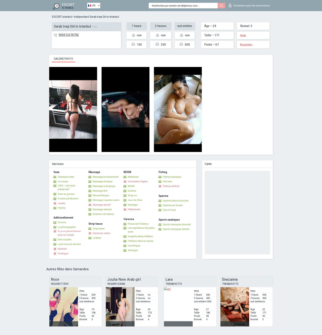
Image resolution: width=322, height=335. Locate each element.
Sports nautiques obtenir (176, 229)
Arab (243, 35)
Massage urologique (104, 186)
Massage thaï (100, 190)
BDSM (131, 186)
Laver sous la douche (69, 244)
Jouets (61, 203)
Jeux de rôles (135, 200)
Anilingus (133, 250)
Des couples (64, 239)
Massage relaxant (102, 209)
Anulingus (63, 253)
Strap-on (132, 195)
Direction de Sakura (103, 214)
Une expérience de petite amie (141, 230)
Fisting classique (172, 176)
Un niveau (63, 181)
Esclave (132, 190)
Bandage (133, 204)
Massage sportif (102, 204)
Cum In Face (169, 210)
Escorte (62, 222)
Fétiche (62, 207)
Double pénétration (68, 198)
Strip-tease (99, 228)
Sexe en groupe (66, 194)
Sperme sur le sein (173, 205)
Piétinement (134, 209)
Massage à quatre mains (106, 200)
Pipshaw (62, 248)
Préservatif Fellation (138, 223)
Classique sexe (66, 176)
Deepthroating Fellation (140, 236)
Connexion (251, 5)
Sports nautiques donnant (177, 224)
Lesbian (97, 237)
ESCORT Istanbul (62, 16)
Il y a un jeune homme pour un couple (69, 233)
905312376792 (69, 35)
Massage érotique (102, 181)
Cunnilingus (134, 245)
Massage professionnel (106, 176)
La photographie (67, 227)
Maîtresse (133, 176)
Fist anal (167, 181)
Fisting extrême (171, 186)
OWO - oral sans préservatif (66, 187)
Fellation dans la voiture (140, 241)
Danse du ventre (101, 233)
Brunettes (246, 44)
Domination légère (138, 181)
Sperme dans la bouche (175, 200)
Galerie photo (63, 58)
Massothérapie (101, 195)
